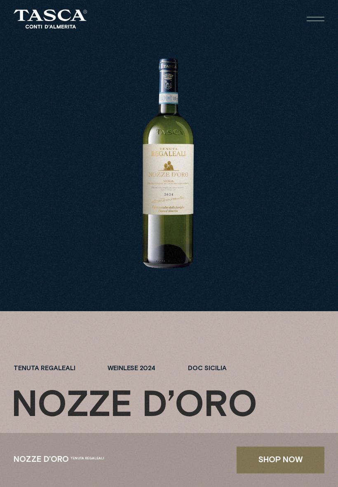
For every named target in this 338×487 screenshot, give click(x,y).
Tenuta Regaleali (44, 368)
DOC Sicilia (207, 368)
